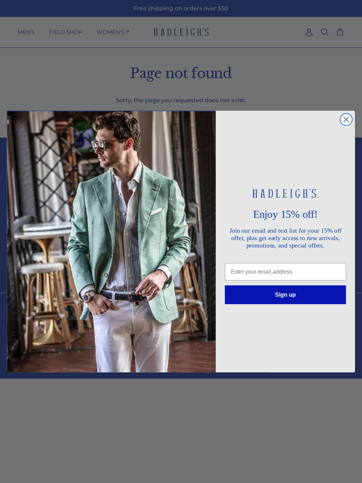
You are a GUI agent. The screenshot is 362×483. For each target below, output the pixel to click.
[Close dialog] (346, 120)
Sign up (285, 294)
